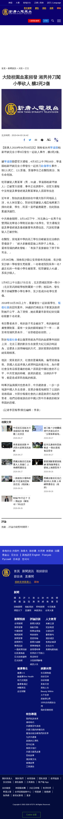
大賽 (18, 3)
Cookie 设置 (31, 815)
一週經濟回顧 (20, 649)
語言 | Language (54, 3)
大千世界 (45, 695)
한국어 (25, 559)
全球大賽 (49, 610)
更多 (29, 795)
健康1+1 (21, 673)
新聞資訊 (12, 68)
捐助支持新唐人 (23, 582)
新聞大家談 (35, 623)
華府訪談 (18, 646)
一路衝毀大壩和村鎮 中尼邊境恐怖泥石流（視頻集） (22, 481)
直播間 (29, 576)
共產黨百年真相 (33, 726)
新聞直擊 (18, 638)
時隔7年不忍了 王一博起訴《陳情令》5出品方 (21, 501)
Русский (6, 559)
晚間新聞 (18, 634)
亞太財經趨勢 (20, 657)
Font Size (49, 139)
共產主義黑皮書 (33, 752)
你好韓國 (45, 680)
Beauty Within (47, 691)
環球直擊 (18, 627)
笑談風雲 (50, 627)
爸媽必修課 (51, 642)
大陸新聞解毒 (36, 660)
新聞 (16, 592)
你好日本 (45, 676)
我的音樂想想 (47, 710)
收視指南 (31, 778)
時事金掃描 (35, 631)
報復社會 (12, 339)
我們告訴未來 (32, 718)
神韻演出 (38, 610)
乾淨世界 (47, 788)
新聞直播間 (34, 21)
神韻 (10, 3)
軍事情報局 (35, 646)
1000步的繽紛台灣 (48, 704)
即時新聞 (40, 607)
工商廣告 (30, 766)
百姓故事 (30, 755)
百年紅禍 (30, 744)
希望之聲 (7, 792)
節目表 (18, 576)
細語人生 (34, 664)
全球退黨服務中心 (23, 792)
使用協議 (55, 778)
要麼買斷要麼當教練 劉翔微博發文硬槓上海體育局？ (52, 464)
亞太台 (14, 555)
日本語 (16, 559)
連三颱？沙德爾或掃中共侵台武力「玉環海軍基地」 (52, 431)
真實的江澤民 (32, 741)
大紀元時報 (34, 788)
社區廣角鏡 (19, 653)
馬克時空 (34, 657)
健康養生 (22, 668)
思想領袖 (34, 638)
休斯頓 (49, 551)
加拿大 (24, 551)
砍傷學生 (46, 165)
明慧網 (38, 792)
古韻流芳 (50, 631)
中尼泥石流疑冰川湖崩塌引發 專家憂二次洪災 (22, 431)
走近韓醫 (21, 691)
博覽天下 (18, 610)
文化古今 (50, 646)
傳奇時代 (30, 722)
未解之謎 (50, 623)
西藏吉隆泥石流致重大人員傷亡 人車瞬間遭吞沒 (22, 464)
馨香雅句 (50, 634)
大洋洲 (41, 551)
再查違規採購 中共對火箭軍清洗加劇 (22, 447)
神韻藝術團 (20, 788)
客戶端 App (43, 782)
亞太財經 (18, 660)
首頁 (3, 68)
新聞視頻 (19, 619)
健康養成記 (22, 684)
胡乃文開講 (22, 680)
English (36, 555)
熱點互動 (34, 627)
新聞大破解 (35, 642)
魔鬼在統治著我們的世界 (37, 733)
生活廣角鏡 (46, 673)
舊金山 (5, 555)
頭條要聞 (18, 607)
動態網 (47, 792)
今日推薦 (51, 607)
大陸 (20, 68)
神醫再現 (21, 687)
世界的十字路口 (37, 653)
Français (46, 555)
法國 (57, 551)
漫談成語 (50, 638)
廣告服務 (19, 782)
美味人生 (45, 687)
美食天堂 (45, 684)
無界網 (6, 795)
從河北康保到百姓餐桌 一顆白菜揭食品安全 (52, 447)
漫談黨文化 (31, 759)
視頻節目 (42, 571)
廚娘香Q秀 (46, 698)
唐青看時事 (35, 649)
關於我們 (19, 778)
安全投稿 (7, 782)
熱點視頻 (29, 607)
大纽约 (15, 551)
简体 (42, 3)
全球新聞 (18, 623)
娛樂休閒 (46, 668)
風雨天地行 (31, 748)
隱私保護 (43, 778)
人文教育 (51, 619)
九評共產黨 (31, 737)
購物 (36, 582)
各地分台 (27, 3)
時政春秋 (34, 634)
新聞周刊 (18, 642)
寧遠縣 (54, 147)
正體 (36, 3)
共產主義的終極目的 (35, 729)
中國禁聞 (18, 631)
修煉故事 (30, 763)
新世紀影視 (18, 795)
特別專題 (31, 714)
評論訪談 (35, 619)
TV (46, 21)
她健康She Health (25, 676)
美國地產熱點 (52, 649)
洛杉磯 (32, 551)
